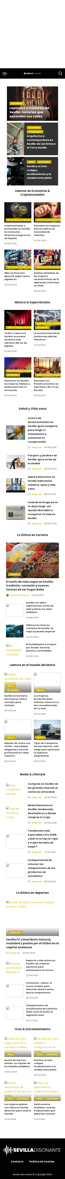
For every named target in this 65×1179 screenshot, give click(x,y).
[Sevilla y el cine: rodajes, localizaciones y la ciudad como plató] (15, 171)
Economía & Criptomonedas (23, 219)
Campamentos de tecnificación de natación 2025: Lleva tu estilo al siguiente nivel (41, 1010)
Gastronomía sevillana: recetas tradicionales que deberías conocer (44, 1109)
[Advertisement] (32, 34)
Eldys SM (37, 447)
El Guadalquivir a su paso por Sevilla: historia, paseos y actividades (41, 647)
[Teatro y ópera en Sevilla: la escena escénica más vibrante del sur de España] (17, 320)
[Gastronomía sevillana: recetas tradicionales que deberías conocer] (47, 1091)
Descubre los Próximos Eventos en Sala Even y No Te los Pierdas (46, 385)
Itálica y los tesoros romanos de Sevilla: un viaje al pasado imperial (40, 628)
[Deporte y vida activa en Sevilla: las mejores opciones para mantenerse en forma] (14, 968)
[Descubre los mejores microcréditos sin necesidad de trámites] (47, 212)
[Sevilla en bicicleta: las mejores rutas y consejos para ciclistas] (17, 682)
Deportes (15, 932)
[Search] (60, 73)
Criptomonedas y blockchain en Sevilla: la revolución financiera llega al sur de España (17, 232)
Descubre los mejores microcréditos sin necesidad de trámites (47, 230)
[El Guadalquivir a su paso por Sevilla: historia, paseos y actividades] (14, 650)
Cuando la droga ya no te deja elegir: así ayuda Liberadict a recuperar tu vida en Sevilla (43, 510)
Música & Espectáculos (20, 327)
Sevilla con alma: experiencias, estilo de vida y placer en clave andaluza (40, 607)
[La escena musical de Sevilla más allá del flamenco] (47, 320)
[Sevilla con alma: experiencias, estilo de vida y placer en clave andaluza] (14, 610)
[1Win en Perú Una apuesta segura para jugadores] (17, 260)
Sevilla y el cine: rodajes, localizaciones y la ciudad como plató (45, 1065)
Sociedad (17, 103)
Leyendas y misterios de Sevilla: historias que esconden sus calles (29, 112)
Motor (11, 686)
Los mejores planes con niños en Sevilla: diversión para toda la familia (17, 1109)
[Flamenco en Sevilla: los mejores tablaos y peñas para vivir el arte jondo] (17, 367)
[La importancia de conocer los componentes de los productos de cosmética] (15, 871)
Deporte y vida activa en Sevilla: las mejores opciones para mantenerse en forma (40, 965)
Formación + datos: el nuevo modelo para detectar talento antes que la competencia (40, 987)
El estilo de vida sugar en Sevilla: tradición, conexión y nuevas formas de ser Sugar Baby (30, 585)
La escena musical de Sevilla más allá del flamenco (47, 336)
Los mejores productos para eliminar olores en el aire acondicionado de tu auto (46, 702)
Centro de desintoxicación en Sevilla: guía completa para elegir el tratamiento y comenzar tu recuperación (42, 430)
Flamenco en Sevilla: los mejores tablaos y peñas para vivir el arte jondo (17, 385)
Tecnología (35, 131)
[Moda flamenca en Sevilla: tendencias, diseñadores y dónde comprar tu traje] (15, 814)
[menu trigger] (6, 73)
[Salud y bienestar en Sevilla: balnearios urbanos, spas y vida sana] (15, 485)
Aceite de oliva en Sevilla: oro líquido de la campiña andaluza (17, 1063)
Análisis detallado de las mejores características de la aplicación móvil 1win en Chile (46, 279)
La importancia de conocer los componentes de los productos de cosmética (41, 868)
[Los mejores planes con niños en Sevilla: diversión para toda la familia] (17, 1091)
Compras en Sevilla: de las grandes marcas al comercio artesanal (43, 788)
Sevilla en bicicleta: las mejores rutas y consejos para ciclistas (16, 700)
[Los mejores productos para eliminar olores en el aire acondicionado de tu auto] (47, 682)
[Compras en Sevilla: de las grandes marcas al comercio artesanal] (15, 790)
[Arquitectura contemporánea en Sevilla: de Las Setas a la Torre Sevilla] (15, 139)
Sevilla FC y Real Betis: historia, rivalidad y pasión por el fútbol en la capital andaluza (32, 943)
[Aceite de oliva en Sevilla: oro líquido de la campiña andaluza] (17, 1047)
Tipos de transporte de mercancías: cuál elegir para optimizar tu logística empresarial (46, 749)
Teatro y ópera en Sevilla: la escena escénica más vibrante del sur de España (15, 339)
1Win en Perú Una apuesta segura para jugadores (17, 276)
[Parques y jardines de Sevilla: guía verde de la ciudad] (15, 462)
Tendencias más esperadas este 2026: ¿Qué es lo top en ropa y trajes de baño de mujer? (43, 838)
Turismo (14, 574)
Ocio (31, 162)
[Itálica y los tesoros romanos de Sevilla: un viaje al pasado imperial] (14, 631)
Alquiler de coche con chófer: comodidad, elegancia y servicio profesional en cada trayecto (17, 749)
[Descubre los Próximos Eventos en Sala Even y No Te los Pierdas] (47, 367)
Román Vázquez (19, 595)
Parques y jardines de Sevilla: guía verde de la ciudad (42, 459)
